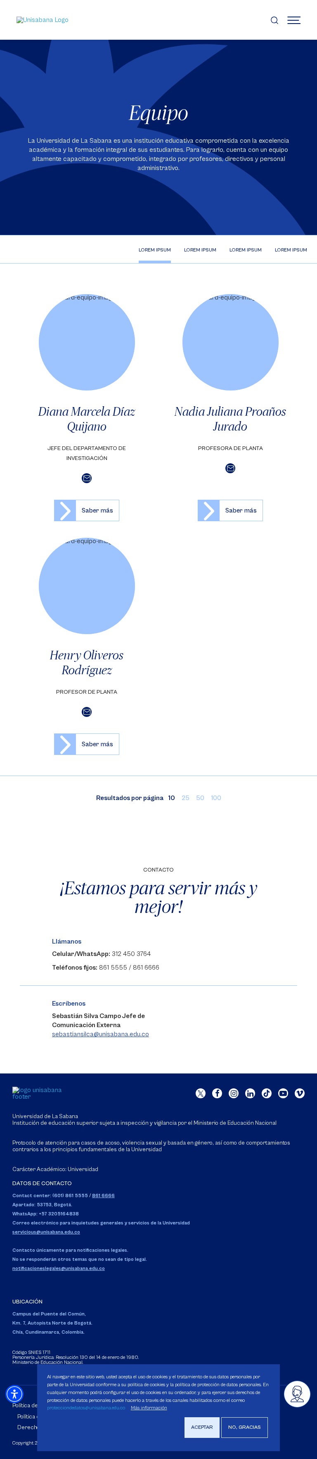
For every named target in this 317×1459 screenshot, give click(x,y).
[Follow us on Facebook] (217, 1093)
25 (185, 798)
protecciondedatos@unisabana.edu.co (86, 1408)
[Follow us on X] (201, 1093)
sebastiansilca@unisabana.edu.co (100, 1034)
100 (216, 798)
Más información (149, 1408)
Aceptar (202, 1427)
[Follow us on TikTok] (267, 1093)
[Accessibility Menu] (14, 1394)
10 (171, 798)
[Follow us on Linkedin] (250, 1093)
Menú (293, 20)
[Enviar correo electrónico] (87, 478)
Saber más (97, 510)
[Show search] (274, 20)
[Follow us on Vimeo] (300, 1093)
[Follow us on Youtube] (283, 1093)
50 (200, 798)
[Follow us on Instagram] (234, 1093)
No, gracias (244, 1427)
